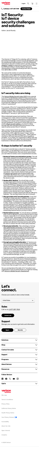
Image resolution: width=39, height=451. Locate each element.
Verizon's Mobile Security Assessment (16, 271)
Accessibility (5, 421)
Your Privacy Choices (8, 417)
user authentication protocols (12, 227)
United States (6, 300)
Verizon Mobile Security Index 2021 (15, 96)
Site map (4, 395)
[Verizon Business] (6, 3)
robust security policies (13, 124)
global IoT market (7, 65)
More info (20, 330)
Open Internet (6, 430)
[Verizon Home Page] (6, 391)
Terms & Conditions (7, 399)
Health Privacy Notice (8, 412)
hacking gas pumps (11, 173)
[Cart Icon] (32, 3)
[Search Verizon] (28, 3)
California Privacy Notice (9, 408)
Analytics (4, 435)
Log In (23, 3)
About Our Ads (6, 426)
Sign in (7, 330)
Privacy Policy (5, 404)
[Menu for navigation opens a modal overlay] (36, 3)
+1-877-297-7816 (14, 309)
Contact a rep (7, 315)
